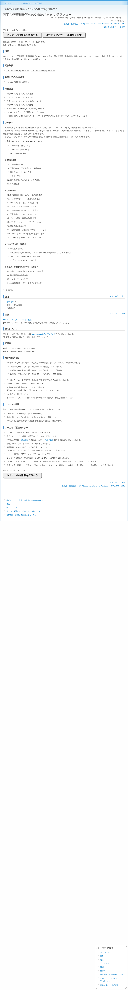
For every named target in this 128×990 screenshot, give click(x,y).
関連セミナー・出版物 (109, 985)
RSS (8, 504)
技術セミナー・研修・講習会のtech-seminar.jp (24, 500)
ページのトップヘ (118, 296)
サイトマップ (11, 508)
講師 (102, 967)
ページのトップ (106, 952)
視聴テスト (49, 440)
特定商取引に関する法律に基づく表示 (21, 515)
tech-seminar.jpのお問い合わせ (44, 334)
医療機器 (74, 24)
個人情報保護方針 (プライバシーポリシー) (23, 511)
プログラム (104, 963)
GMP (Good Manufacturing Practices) (94, 24)
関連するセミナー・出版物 (114, 27)
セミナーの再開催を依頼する (22, 35)
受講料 (102, 971)
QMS (123, 24)
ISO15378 (115, 24)
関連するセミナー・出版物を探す (64, 35)
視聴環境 (24, 440)
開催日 (102, 960)
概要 (102, 956)
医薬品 (66, 24)
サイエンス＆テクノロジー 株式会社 (17, 320)
